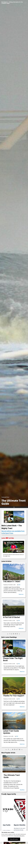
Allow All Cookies (14, 839)
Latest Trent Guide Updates (11, 732)
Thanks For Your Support (13, 696)
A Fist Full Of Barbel (11, 617)
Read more (21, 594)
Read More (22, 790)
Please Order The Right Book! (13, 659)
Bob (19, 584)
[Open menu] (14, 507)
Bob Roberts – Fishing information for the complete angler (12, 2)
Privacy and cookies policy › (19, 835)
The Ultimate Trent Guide (13, 502)
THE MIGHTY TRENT (12, 581)
